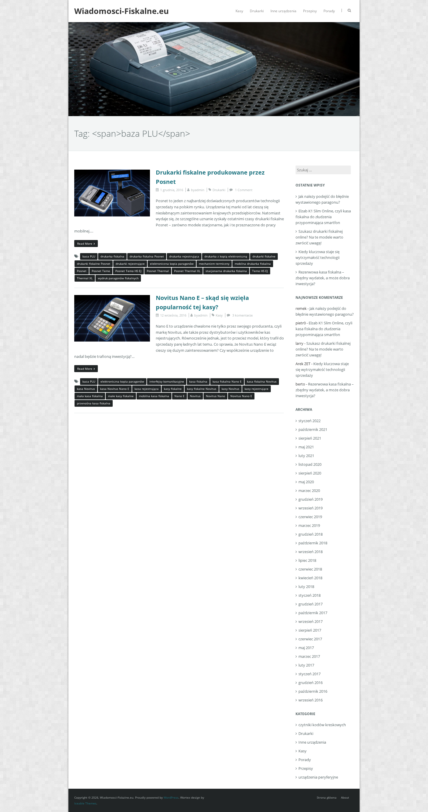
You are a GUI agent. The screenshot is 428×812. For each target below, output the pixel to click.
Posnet (81, 271)
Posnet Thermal (158, 271)
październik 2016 (312, 691)
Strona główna (327, 797)
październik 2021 (312, 429)
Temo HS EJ (260, 271)
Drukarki (257, 10)
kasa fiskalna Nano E (227, 381)
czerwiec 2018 (310, 569)
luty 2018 (306, 586)
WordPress (171, 797)
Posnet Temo (101, 271)
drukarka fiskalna (112, 256)
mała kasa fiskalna (90, 396)
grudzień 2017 (310, 604)
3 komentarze (242, 315)
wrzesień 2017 (310, 621)
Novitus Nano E (241, 396)
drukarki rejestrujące (130, 264)
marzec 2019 (309, 525)
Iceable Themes (85, 803)
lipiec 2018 (307, 560)
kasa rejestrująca (147, 389)
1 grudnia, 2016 (171, 190)
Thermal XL (85, 278)
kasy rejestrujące (256, 389)
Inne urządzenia (283, 10)
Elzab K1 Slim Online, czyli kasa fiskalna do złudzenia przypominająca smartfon (323, 216)
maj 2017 (306, 647)
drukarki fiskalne (263, 256)
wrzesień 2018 (310, 551)
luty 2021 (306, 455)
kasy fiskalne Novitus (201, 389)
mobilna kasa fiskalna (154, 396)
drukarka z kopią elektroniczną (225, 256)
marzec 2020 (309, 490)
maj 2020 (306, 481)
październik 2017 (312, 612)
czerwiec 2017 (310, 639)
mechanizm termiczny (214, 264)
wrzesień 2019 (310, 508)
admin (199, 190)
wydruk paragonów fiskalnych (118, 278)
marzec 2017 (309, 656)
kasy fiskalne (173, 389)
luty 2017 (306, 665)
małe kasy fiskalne (121, 396)
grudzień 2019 (310, 499)
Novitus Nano (215, 396)
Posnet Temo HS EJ (128, 271)
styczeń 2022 (309, 420)
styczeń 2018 (309, 595)
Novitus (195, 396)
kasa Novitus (86, 389)
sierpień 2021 (309, 438)
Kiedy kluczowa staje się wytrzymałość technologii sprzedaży (317, 257)
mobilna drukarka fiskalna (253, 264)
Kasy (239, 10)
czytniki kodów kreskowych (322, 724)
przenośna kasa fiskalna (93, 403)
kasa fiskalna (198, 381)
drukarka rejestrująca (184, 256)
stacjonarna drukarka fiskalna (226, 271)
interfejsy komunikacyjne (166, 381)
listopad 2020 (309, 464)
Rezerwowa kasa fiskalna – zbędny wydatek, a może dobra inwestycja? (323, 277)
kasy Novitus (230, 389)
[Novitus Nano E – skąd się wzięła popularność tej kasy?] (112, 298)
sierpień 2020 (309, 473)
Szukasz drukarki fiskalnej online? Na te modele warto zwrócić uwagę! (319, 237)
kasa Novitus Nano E (114, 389)
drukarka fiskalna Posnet (147, 256)
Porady (329, 10)
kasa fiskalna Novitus (262, 381)
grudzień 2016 (310, 682)
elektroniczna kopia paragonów (172, 264)
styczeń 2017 (309, 673)
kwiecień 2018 (310, 577)
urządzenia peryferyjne (318, 777)
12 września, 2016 (173, 315)
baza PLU (88, 256)
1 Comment (243, 190)
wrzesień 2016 (310, 700)
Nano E (179, 396)
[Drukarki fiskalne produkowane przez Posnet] (112, 172)
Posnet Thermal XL (187, 271)
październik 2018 (312, 543)
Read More (84, 243)
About (345, 797)
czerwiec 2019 (310, 516)
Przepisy (310, 10)
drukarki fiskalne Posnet (93, 264)
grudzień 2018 (310, 534)
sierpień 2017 (309, 630)
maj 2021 (306, 446)
